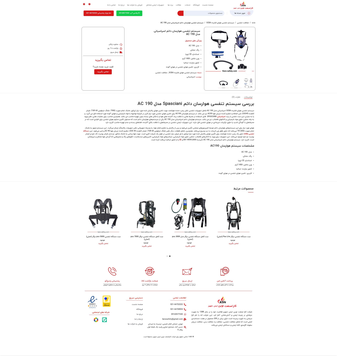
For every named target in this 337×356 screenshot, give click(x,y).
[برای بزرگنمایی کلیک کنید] (248, 71)
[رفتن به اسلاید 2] (167, 256)
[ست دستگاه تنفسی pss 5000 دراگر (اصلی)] (103, 214)
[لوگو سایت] (242, 5)
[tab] (248, 97)
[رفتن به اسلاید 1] (169, 256)
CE (180, 140)
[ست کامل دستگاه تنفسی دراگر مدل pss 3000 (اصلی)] (190, 214)
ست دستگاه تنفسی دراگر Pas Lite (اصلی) (234, 236)
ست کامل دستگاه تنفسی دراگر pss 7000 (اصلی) (147, 238)
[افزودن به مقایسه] (129, 31)
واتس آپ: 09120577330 (128, 13)
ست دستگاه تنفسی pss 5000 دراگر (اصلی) (103, 236)
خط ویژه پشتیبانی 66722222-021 (98, 13)
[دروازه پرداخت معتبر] (107, 301)
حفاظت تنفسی (243, 23)
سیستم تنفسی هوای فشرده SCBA (220, 23)
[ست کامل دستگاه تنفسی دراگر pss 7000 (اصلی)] (147, 214)
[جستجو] (180, 13)
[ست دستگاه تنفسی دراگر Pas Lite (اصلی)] (233, 214)
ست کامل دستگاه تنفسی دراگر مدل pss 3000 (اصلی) (190, 238)
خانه (253, 23)
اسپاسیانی (191, 77)
